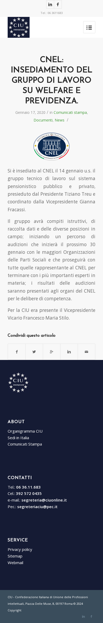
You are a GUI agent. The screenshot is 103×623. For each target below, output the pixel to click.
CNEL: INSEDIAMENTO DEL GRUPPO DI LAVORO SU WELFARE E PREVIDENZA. (51, 80)
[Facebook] (58, 4)
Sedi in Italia (18, 437)
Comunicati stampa (70, 112)
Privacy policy (20, 549)
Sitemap (15, 556)
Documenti (43, 120)
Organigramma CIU (25, 431)
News (59, 120)
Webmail (15, 562)
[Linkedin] (50, 4)
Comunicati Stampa (25, 444)
